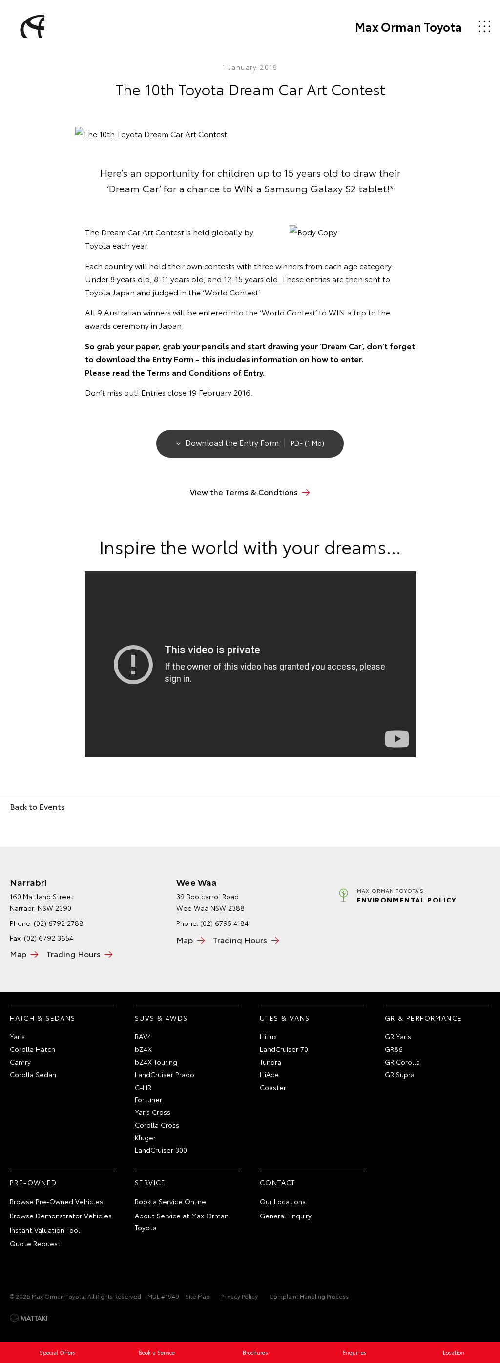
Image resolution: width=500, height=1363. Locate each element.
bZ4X (143, 1049)
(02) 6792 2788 (58, 923)
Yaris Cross (152, 1112)
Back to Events (37, 806)
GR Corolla (402, 1062)
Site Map (198, 1296)
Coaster (273, 1087)
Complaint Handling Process (309, 1296)
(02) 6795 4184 (224, 923)
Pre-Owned (33, 1182)
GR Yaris (398, 1036)
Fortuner (148, 1099)
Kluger (145, 1137)
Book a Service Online (170, 1201)
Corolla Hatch (32, 1049)
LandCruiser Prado (164, 1074)
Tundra (270, 1062)
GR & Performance (423, 1018)
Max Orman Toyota (408, 26)
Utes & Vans (285, 1018)
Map (18, 953)
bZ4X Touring (156, 1062)
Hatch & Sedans (43, 1018)
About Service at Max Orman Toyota (182, 1221)
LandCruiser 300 (161, 1149)
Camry (20, 1062)
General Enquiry (286, 1215)
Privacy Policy (239, 1296)
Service (150, 1182)
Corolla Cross (157, 1125)
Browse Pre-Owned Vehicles (56, 1201)
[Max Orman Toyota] (30, 26)
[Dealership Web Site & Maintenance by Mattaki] (29, 1318)
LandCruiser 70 (284, 1049)
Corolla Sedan (33, 1074)
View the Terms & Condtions (244, 491)
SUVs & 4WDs (161, 1018)
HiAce (269, 1074)
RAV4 (143, 1036)
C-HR (143, 1087)
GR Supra (400, 1074)
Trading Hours (73, 953)
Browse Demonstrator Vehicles (61, 1215)
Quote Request (35, 1243)
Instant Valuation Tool (45, 1230)
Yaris (17, 1036)
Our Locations (283, 1201)
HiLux (268, 1036)
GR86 (394, 1049)
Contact (277, 1182)
